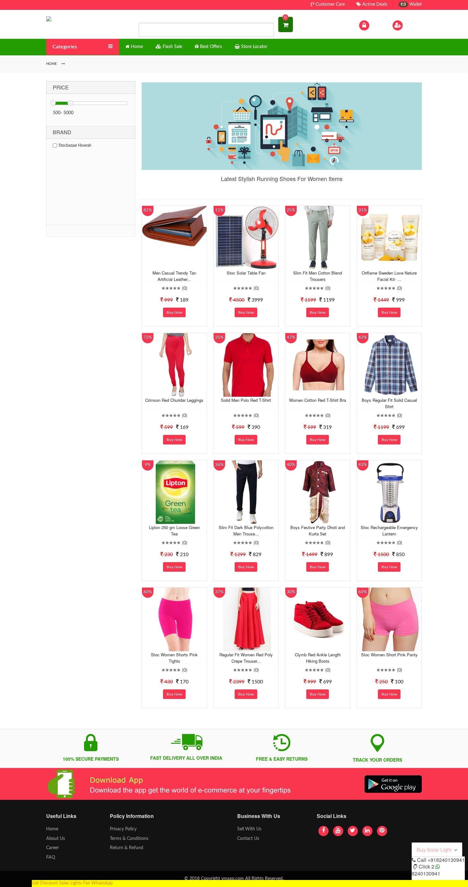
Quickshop (182, 264)
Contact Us (248, 838)
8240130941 (426, 873)
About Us (55, 838)
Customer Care (329, 4)
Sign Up (412, 25)
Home (52, 829)
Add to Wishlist (169, 264)
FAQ (50, 857)
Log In (376, 25)
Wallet (412, 4)
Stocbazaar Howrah (75, 145)
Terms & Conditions (129, 838)
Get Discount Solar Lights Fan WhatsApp (72, 883)
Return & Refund (126, 848)
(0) (184, 288)
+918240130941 (446, 859)
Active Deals (374, 4)
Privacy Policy (123, 829)
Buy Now (174, 312)
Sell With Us (249, 829)
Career (52, 848)
